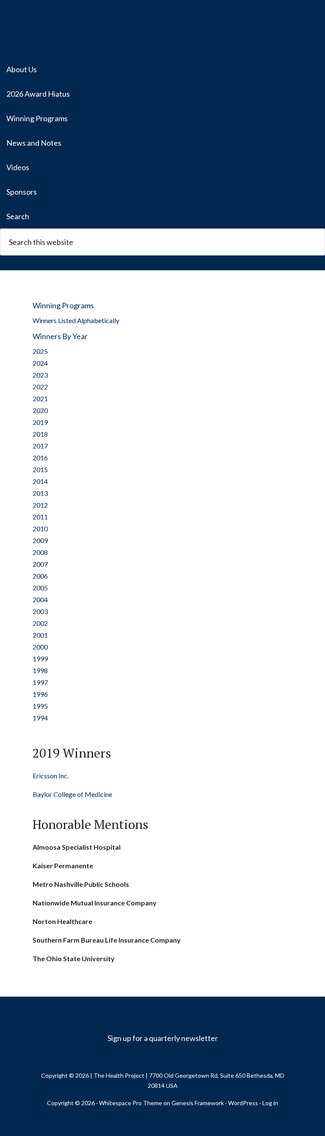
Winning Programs (63, 305)
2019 (40, 422)
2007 (40, 564)
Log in (270, 1102)
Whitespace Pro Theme (130, 1102)
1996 (40, 694)
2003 (40, 611)
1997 (40, 682)
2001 (40, 635)
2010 (40, 529)
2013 (40, 493)
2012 (40, 505)
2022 (40, 387)
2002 (40, 623)
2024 (40, 363)
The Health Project (162, 30)
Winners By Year (60, 336)
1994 (40, 718)
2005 (40, 588)
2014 (40, 481)
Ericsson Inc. (51, 776)
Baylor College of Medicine (72, 794)
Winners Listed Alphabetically (76, 320)
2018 (40, 434)
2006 (40, 576)
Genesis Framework (197, 1102)
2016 (40, 458)
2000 (40, 647)
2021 (40, 398)
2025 (40, 351)
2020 (40, 410)
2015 (40, 469)
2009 (40, 540)
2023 (40, 375)
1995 (40, 706)
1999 (40, 659)
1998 (40, 670)
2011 (40, 517)
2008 (40, 552)
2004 (40, 599)
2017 (40, 446)
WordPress (243, 1102)
